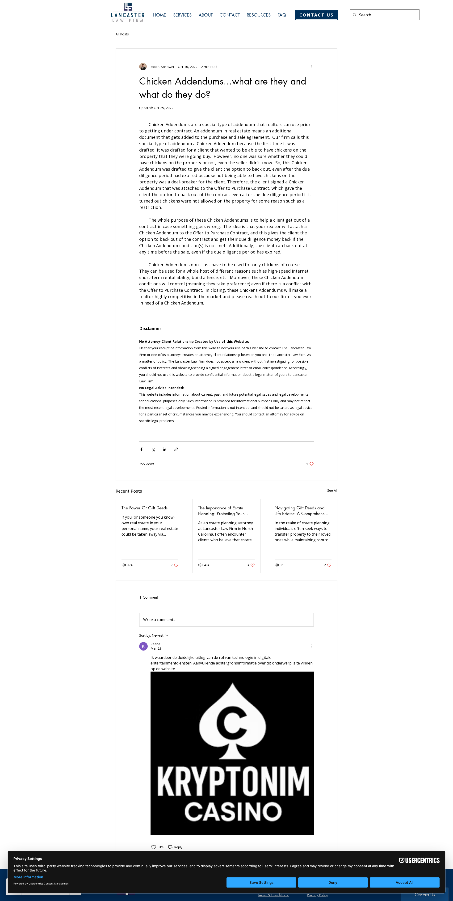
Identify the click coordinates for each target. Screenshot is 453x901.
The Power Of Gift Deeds (145, 508)
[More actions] (311, 66)
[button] (182, 14)
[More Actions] (311, 646)
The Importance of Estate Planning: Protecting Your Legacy (221, 510)
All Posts (122, 34)
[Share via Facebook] (141, 449)
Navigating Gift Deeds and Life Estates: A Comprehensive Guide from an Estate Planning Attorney (303, 510)
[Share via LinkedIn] (164, 449)
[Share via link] (176, 449)
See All (332, 490)
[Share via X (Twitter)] (153, 449)
